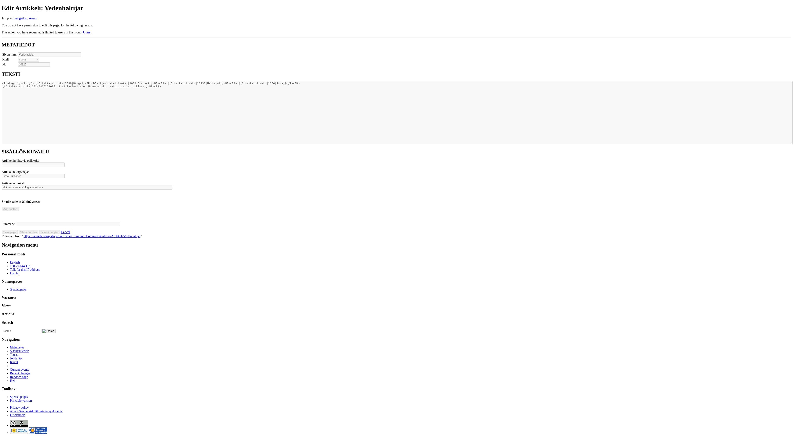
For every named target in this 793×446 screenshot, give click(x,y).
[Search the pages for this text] (48, 331)
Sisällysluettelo (19, 351)
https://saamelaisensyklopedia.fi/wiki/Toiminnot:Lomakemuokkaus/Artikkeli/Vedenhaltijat (82, 236)
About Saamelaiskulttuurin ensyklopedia (36, 411)
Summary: (8, 224)
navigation (20, 18)
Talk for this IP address (25, 269)
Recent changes (20, 373)
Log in (14, 273)
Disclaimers (17, 415)
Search (7, 322)
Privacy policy (19, 407)
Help (13, 380)
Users (86, 32)
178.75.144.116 (20, 266)
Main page (17, 347)
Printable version (21, 400)
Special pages (19, 397)
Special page (18, 289)
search (33, 18)
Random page (19, 377)
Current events (19, 369)
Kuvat (14, 362)
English (15, 262)
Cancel (65, 232)
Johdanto (16, 358)
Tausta (14, 354)
